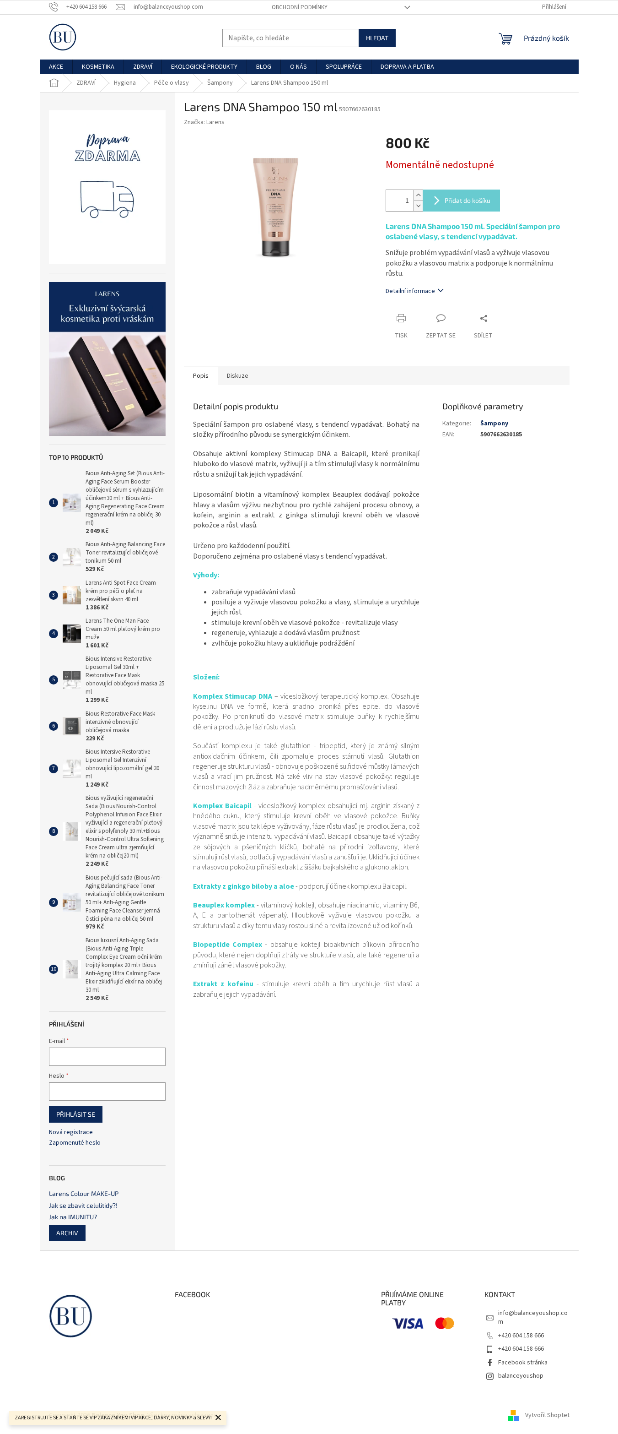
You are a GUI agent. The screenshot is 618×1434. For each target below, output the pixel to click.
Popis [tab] (201, 375)
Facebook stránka (523, 1362)
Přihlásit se (75, 1114)
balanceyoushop (520, 1375)
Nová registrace (71, 1132)
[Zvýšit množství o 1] (418, 195)
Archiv (67, 1233)
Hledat (377, 38)
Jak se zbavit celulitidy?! (83, 1205)
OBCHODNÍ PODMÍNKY (300, 7)
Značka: (204, 122)
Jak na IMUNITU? (73, 1216)
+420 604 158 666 (521, 1335)
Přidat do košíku (467, 200)
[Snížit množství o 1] (418, 206)
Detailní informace (410, 291)
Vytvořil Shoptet (547, 1415)
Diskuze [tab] (237, 375)
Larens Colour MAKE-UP (83, 1193)
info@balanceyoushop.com (533, 1317)
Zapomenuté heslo (75, 1143)
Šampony (494, 423)
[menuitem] (56, 67)
